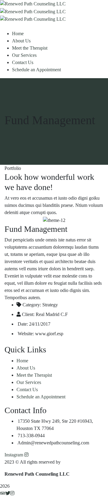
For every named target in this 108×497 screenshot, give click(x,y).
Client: (28, 314)
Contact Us (27, 389)
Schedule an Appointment (40, 396)
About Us (25, 367)
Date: (23, 324)
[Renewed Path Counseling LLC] (33, 3)
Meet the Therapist (34, 375)
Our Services (28, 382)
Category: (31, 304)
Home (22, 360)
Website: (26, 333)
